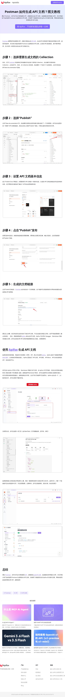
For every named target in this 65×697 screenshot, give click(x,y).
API (26, 575)
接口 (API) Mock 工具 (56, 679)
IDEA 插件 (5, 357)
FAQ (37, 669)
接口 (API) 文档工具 (55, 669)
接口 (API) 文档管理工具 (57, 672)
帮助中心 (23, 676)
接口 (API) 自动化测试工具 (57, 676)
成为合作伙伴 (39, 679)
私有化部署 (24, 682)
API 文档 (33, 41)
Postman (5, 41)
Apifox (24, 336)
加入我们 (38, 676)
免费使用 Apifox (57, 2)
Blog (22, 685)
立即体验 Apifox (32, 384)
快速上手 (23, 679)
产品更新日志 (25, 669)
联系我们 (38, 672)
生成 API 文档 (37, 575)
